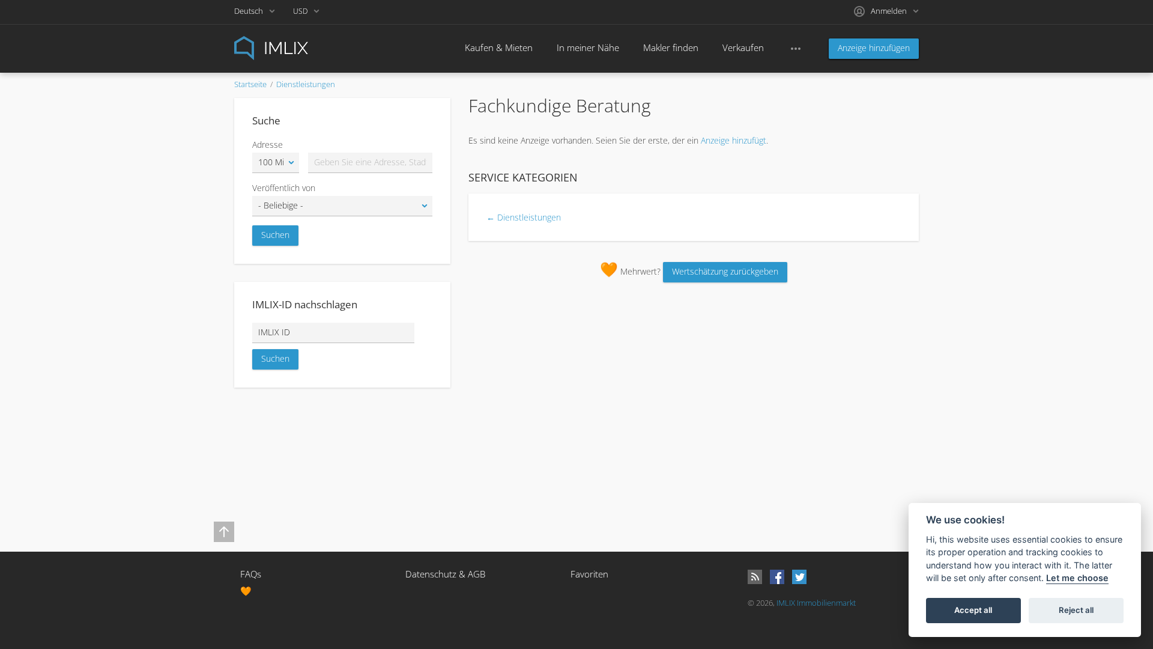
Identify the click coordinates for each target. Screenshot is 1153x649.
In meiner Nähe (588, 47)
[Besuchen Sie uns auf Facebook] (777, 577)
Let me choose (1077, 578)
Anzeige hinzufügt (733, 140)
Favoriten (589, 574)
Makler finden (670, 47)
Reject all (1076, 610)
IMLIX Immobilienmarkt (816, 602)
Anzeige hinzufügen (874, 47)
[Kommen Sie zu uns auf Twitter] (799, 577)
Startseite (250, 84)
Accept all (973, 610)
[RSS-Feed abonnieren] (755, 577)
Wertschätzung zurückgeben (725, 271)
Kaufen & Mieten (499, 47)
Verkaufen (743, 47)
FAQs (250, 574)
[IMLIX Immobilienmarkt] (300, 47)
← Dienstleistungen (523, 217)
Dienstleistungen (305, 84)
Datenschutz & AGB (445, 574)
